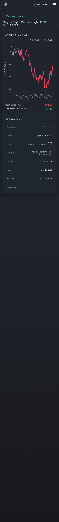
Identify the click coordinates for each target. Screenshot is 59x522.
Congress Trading (14, 16)
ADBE (44, 22)
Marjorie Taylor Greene (42, 152)
